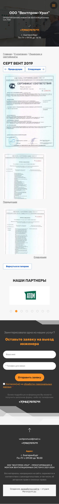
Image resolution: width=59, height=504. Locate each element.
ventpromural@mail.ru (29, 439)
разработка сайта (30, 489)
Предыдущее (15, 69)
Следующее (34, 69)
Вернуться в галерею (17, 266)
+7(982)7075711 (29, 30)
